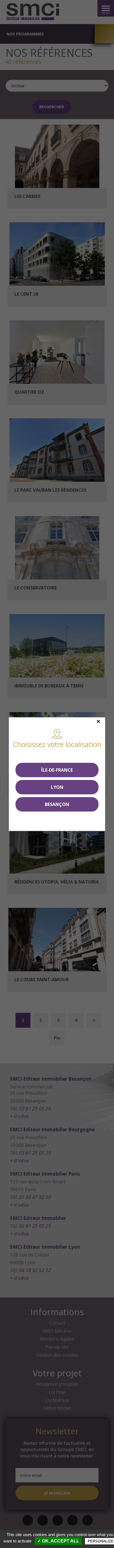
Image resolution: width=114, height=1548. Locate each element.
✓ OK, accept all (58, 1541)
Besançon (57, 804)
